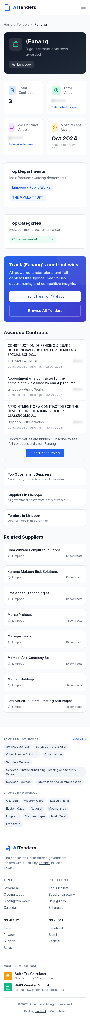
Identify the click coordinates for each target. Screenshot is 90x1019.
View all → (79, 738)
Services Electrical (18, 782)
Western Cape (34, 800)
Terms (8, 928)
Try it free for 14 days (45, 296)
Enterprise (56, 907)
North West (58, 816)
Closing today (14, 894)
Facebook (56, 928)
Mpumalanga (57, 808)
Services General (18, 746)
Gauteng (12, 800)
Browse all (11, 888)
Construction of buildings (32, 239)
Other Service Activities (22, 754)
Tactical (44, 863)
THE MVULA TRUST (27, 197)
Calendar (10, 907)
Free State (13, 824)
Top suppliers (59, 888)
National (36, 808)
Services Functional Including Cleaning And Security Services (41, 772)
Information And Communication (59, 782)
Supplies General (18, 762)
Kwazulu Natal (59, 800)
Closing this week (17, 901)
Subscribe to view (64, 107)
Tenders (23, 24)
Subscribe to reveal (45, 453)
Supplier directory (62, 894)
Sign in (54, 934)
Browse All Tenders (45, 310)
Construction (53, 754)
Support (9, 941)
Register (54, 941)
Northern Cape (35, 816)
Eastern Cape (15, 808)
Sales (8, 948)
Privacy (9, 934)
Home (8, 24)
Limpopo (12, 816)
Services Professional (51, 746)
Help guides (57, 901)
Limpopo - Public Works (31, 187)
